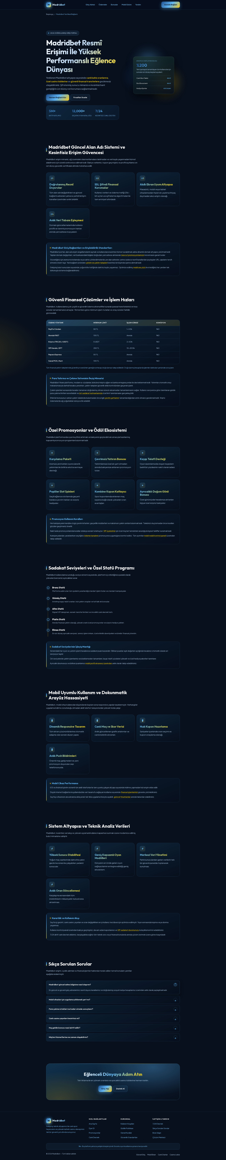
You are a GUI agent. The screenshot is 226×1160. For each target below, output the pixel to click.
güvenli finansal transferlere (85, 81)
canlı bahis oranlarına (97, 77)
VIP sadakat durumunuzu (128, 930)
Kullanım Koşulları (127, 1124)
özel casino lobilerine (56, 81)
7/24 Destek (158, 1124)
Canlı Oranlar (163, 1155)
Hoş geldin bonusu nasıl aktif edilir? (64, 1028)
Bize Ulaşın (157, 1133)
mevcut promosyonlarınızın (132, 255)
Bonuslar (114, 5)
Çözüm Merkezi (159, 1137)
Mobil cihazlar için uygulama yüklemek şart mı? (69, 999)
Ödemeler (103, 5)
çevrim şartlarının (112, 398)
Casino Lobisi (175, 1155)
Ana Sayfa (93, 1124)
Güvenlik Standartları (129, 1137)
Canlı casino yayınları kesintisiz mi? (64, 1018)
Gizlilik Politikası (127, 1128)
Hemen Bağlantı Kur (57, 97)
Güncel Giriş (140, 1155)
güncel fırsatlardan (122, 797)
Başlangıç (50, 14)
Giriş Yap (105, 1089)
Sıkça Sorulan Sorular (161, 1128)
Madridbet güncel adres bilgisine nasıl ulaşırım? (70, 984)
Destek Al (120, 1089)
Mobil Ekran (151, 1155)
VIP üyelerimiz (109, 531)
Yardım (138, 5)
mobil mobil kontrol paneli (155, 536)
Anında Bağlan (170, 5)
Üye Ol (91, 1128)
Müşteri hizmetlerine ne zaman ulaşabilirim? (68, 1037)
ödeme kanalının (91, 536)
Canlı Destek (94, 1137)
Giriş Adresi (90, 5)
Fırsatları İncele (80, 97)
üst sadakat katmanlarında (90, 393)
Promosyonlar (94, 1133)
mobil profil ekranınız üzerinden (98, 663)
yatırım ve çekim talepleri (96, 263)
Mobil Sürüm (127, 5)
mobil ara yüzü (139, 267)
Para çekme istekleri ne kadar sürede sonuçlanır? (71, 1009)
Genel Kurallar (126, 1133)
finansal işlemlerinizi (129, 792)
